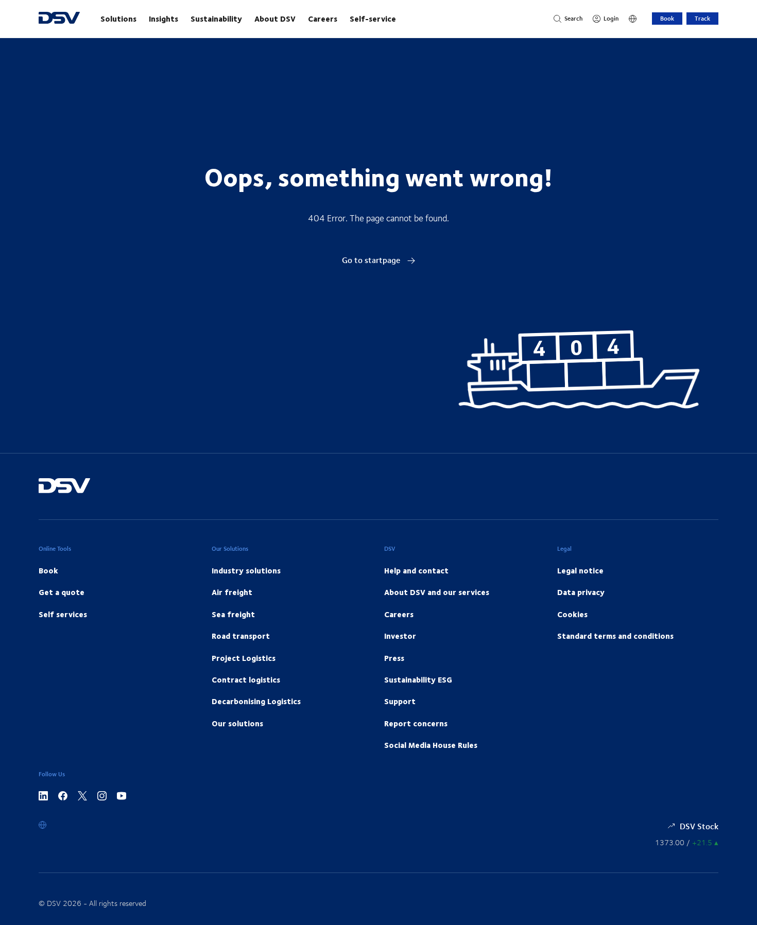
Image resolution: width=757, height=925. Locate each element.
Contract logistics (246, 679)
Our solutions (237, 723)
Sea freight (233, 614)
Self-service (373, 18)
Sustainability (216, 18)
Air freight (232, 592)
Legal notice (580, 570)
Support (400, 701)
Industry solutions (246, 570)
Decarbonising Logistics (256, 701)
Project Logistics (244, 658)
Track (702, 18)
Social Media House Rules (430, 745)
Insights (163, 18)
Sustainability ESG (418, 679)
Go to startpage (372, 260)
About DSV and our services (436, 592)
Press (394, 658)
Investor (400, 636)
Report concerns (416, 723)
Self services (63, 614)
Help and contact (416, 570)
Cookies (572, 614)
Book (667, 18)
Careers (322, 18)
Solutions (118, 18)
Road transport (241, 636)
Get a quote (61, 592)
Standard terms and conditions (615, 636)
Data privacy (581, 592)
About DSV (275, 18)
